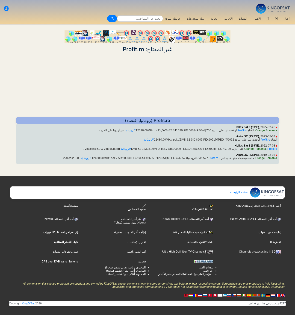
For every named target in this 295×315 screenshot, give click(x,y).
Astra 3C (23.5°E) (247, 136)
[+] (276, 18)
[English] (282, 295)
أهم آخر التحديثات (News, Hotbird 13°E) (185, 219)
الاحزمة (228, 18)
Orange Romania (266, 130)
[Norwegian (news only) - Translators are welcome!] (258, 295)
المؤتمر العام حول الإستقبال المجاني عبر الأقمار (185, 274)
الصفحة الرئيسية (240, 192)
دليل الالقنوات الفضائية (200, 242)
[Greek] (224, 295)
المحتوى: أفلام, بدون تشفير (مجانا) (126, 274)
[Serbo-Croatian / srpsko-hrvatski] (200, 295)
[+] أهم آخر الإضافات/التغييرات (60, 232)
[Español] (249, 295)
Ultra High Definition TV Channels (183, 251)
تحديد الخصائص (137, 209)
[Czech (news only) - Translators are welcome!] (234, 295)
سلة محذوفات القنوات (65, 251)
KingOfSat (28, 303)
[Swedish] (263, 295)
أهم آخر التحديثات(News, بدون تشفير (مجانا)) (130, 220)
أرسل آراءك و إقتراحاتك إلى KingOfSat (258, 205)
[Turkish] (210, 295)
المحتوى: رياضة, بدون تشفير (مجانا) (125, 267)
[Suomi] (220, 295)
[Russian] (205, 295)
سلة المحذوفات (195, 18)
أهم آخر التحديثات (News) (59, 219)
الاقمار (257, 18)
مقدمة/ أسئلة (70, 205)
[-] (268, 18)
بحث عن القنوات (268, 232)
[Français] (278, 295)
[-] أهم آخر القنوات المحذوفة (130, 232)
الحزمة (214, 18)
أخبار (286, 18)
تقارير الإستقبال (136, 242)
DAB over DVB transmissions (59, 261)
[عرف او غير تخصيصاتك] (6, 9)
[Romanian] (195, 295)
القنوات (243, 18)
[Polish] (239, 295)
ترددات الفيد (206, 267)
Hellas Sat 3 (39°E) (247, 127)
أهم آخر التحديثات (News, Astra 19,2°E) (253, 219)
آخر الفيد (208, 270)
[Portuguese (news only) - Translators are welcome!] (253, 295)
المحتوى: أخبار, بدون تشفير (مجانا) (126, 270)
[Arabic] (215, 295)
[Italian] (244, 295)
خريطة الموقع (172, 18)
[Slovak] (229, 295)
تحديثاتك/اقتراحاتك (202, 209)
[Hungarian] (191, 295)
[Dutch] (273, 295)
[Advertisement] (147, 85)
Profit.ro (242, 130)
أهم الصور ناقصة (136, 251)
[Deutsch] (268, 295)
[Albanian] (186, 295)
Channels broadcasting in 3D (257, 251)
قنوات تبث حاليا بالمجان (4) (189, 232)
